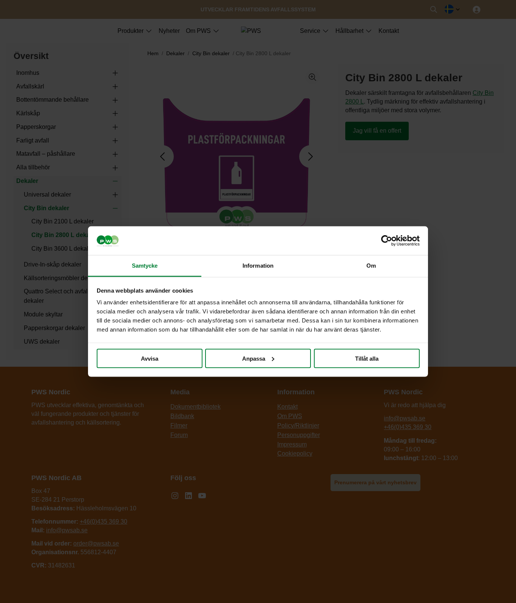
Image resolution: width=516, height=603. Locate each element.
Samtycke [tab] (145, 265)
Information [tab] (258, 265)
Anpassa (253, 358)
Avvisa (149, 358)
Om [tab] (371, 265)
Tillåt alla (367, 358)
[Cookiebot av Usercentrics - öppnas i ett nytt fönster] (387, 240)
